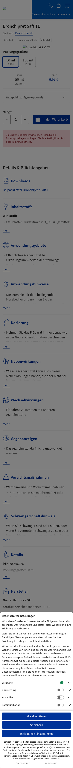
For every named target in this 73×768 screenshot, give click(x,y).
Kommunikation (11, 705)
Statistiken (8, 697)
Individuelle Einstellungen (36, 734)
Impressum (51, 763)
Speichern (36, 725)
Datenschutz (23, 763)
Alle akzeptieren (36, 716)
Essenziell (7, 682)
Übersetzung (9, 690)
